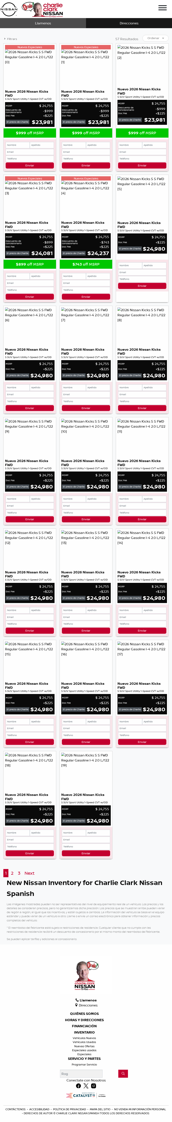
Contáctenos (15, 1109)
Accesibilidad (39, 1109)
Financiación (84, 1026)
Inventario (84, 1032)
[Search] (123, 1074)
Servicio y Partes (84, 1059)
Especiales (84, 1054)
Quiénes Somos (84, 1014)
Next (29, 873)
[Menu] (162, 8)
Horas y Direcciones (84, 1020)
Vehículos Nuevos (84, 1038)
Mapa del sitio (100, 1109)
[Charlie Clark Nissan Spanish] (32, 8)
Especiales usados (84, 1050)
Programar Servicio (84, 1064)
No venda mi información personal (140, 1109)
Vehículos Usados (84, 1042)
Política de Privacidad (70, 1109)
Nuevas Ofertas (84, 1046)
